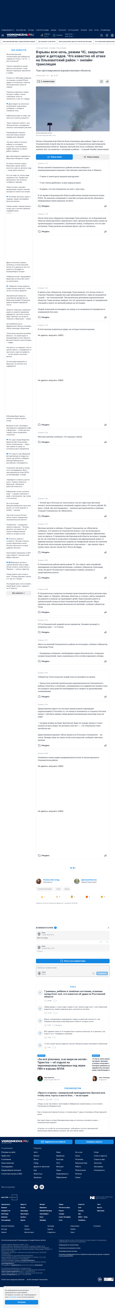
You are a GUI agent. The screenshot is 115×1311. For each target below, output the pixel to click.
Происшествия (81, 1163)
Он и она (78, 1152)
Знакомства (21, 30)
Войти (44, 974)
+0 (100, 942)
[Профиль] (112, 35)
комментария (47, 81)
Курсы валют (73, 30)
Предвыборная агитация (11, 1170)
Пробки (84, 30)
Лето (58, 1163)
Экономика (98, 1167)
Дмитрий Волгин (89, 880)
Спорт (96, 1152)
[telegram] (36, 1187)
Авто (36, 1152)
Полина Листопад (51, 880)
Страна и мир (99, 1159)
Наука (58, 1170)
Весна (36, 1159)
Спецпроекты (99, 1170)
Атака (58, 889)
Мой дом (59, 1167)
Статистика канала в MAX (11, 1174)
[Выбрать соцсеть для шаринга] (107, 81)
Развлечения (80, 1170)
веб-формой (38, 1265)
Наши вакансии (7, 1163)
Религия (78, 1174)
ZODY (91, 30)
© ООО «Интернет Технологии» (37, 1279)
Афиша (53, 30)
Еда (35, 1170)
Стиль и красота (100, 1156)
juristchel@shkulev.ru (7, 1263)
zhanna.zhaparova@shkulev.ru (10, 1271)
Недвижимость (7, 30)
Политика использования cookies (69, 1248)
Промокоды (105, 30)
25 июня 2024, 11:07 (42, 75)
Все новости (18, 50)
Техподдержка (7, 1167)
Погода (31, 30)
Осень (77, 1156)
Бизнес (36, 1156)
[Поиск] (101, 35)
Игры (96, 30)
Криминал (60, 1156)
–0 (107, 942)
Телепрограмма (42, 30)
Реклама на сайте (8, 1152)
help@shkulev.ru (16, 1265)
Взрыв (67, 889)
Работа (78, 1167)
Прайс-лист (5, 1156)
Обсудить (45, 206)
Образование (61, 1177)
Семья (77, 1177)
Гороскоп (62, 30)
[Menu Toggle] (2, 35)
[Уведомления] (107, 35)
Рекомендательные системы (68, 1251)
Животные (38, 1174)
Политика (79, 1159)
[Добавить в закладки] (101, 81)
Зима (58, 1152)
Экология (98, 1163)
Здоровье (37, 1177)
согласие (13, 1297)
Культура (59, 1159)
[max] (42, 1187)
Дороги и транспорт (42, 1167)
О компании (6, 1159)
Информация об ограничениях (69, 1245)
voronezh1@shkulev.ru (28, 1260)
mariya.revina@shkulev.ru (9, 1274)
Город (36, 1163)
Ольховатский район (45, 889)
